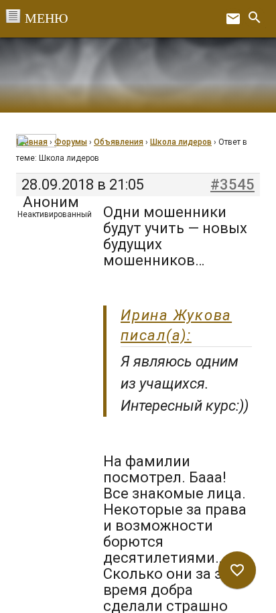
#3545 (232, 185)
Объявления (118, 142)
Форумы (70, 142)
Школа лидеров (181, 142)
